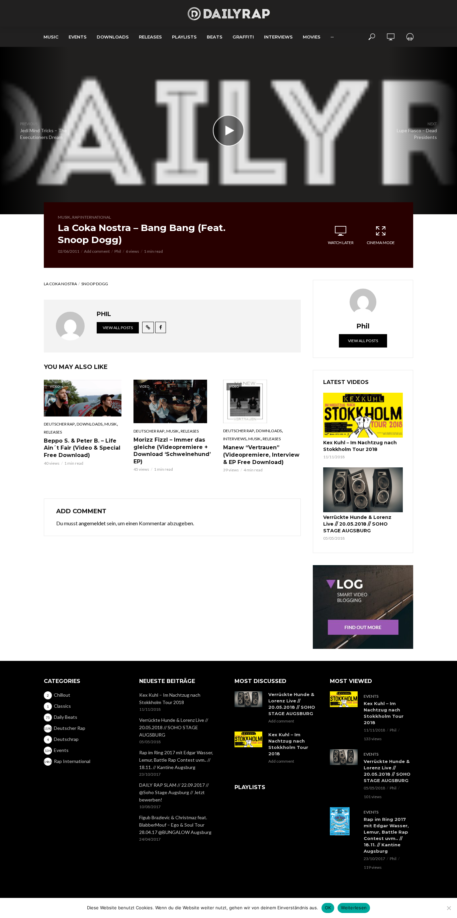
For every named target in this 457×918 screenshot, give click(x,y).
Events (78, 37)
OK (328, 907)
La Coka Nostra (60, 283)
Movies (312, 37)
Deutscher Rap (59, 424)
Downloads (113, 37)
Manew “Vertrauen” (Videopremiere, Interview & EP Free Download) (261, 454)
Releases (150, 37)
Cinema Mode (381, 242)
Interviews (278, 37)
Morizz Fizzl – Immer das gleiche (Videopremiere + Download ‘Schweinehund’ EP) (172, 451)
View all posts (118, 327)
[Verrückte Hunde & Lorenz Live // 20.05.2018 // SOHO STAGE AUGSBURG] (363, 489)
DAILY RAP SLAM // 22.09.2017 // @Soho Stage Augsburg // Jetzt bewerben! (174, 792)
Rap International (91, 217)
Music (51, 37)
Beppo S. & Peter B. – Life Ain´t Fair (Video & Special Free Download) (82, 448)
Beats (214, 37)
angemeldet (92, 523)
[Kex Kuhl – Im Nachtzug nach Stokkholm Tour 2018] (363, 415)
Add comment (97, 251)
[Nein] (448, 908)
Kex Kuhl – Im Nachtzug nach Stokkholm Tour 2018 (360, 446)
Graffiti (243, 37)
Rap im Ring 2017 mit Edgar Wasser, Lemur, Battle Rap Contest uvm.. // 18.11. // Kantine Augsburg (176, 760)
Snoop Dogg (94, 283)
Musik (64, 217)
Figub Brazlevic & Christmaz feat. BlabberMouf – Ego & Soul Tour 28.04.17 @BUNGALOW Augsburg (175, 825)
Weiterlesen (354, 907)
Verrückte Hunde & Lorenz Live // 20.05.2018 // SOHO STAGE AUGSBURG (357, 524)
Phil (117, 251)
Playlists (184, 37)
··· (332, 37)
